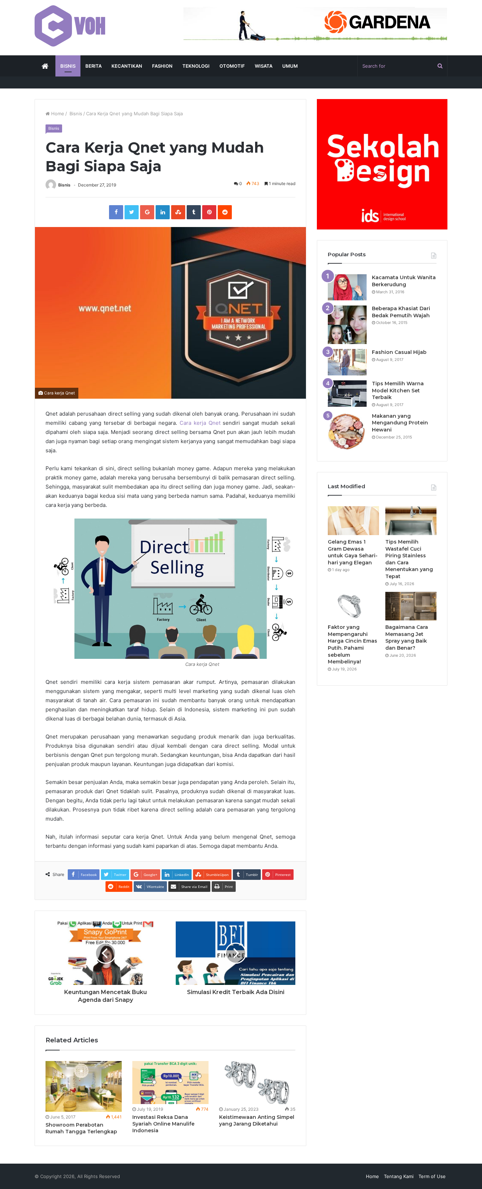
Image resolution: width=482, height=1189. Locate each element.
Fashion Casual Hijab (399, 352)
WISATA (263, 66)
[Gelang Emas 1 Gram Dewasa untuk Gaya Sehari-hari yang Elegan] (353, 520)
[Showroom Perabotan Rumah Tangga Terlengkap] (84, 1086)
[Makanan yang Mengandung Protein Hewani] (347, 432)
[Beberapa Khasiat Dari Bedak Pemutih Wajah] (347, 324)
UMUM (290, 66)
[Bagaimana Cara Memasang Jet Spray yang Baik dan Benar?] (410, 606)
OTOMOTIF (232, 66)
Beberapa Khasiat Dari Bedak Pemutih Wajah (401, 312)
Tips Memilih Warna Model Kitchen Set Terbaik (398, 390)
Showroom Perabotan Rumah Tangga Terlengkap (81, 1128)
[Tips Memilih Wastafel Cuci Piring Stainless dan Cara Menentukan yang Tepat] (410, 520)
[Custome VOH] (70, 26)
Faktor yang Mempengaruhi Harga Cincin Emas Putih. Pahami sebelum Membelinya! (352, 644)
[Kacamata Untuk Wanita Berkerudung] (347, 287)
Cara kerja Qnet (200, 422)
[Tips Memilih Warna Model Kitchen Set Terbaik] (347, 393)
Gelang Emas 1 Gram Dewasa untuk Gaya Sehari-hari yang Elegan (353, 552)
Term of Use (432, 1176)
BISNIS (68, 66)
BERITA (93, 66)
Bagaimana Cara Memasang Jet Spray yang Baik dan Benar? (406, 637)
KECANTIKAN (127, 66)
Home (57, 113)
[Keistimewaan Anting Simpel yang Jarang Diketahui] (257, 1082)
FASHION (162, 66)
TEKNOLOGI (196, 66)
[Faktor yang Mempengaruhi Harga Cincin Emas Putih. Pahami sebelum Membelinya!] (353, 606)
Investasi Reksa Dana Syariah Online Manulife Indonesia (163, 1124)
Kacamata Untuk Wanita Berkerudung (404, 281)
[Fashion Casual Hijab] (347, 362)
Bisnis (75, 113)
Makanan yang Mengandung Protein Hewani (400, 423)
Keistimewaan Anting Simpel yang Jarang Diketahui (256, 1120)
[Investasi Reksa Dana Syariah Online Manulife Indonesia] (170, 1082)
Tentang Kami (399, 1176)
